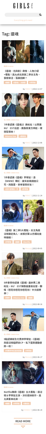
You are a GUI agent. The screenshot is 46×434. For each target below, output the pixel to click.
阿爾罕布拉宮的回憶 (14, 350)
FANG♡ (28, 89)
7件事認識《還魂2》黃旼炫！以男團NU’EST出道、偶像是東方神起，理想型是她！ (23, 128)
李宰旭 (33, 82)
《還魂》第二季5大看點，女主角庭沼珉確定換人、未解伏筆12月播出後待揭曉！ (22, 233)
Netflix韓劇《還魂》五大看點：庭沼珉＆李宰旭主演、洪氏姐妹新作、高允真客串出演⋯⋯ (23, 395)
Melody (28, 248)
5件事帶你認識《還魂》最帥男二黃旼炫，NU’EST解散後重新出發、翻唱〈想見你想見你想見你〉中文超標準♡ (23, 288)
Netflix (27, 242)
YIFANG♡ (28, 410)
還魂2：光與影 (20, 82)
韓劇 (8, 82)
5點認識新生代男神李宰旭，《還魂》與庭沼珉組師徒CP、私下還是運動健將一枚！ (23, 342)
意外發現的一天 (12, 189)
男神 (8, 297)
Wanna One (11, 136)
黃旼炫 (23, 136)
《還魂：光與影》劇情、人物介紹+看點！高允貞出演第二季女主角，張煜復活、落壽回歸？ (22, 74)
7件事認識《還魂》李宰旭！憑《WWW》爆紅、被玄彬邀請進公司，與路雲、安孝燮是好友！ (21, 181)
